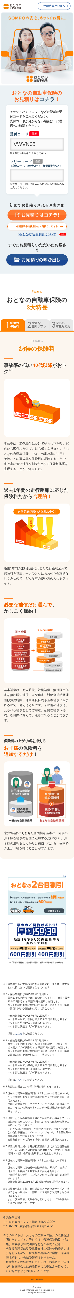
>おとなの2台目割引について (37, 234)
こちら (18, 1033)
